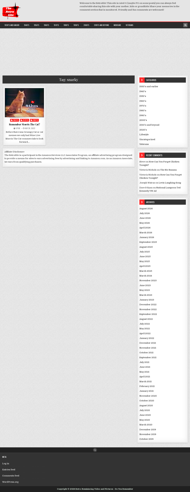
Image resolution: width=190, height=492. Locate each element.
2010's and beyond (149, 125)
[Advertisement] (95, 51)
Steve (18, 128)
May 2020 (144, 420)
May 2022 (144, 328)
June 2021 (144, 367)
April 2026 (145, 227)
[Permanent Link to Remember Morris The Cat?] (24, 102)
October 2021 (146, 352)
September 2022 (148, 314)
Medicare (117, 25)
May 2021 (144, 372)
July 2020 (144, 410)
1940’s (26, 25)
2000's (143, 120)
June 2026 (145, 218)
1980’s (66, 25)
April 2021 (144, 376)
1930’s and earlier (12, 25)
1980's (35, 120)
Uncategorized (147, 139)
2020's (143, 130)
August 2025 (146, 247)
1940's (142, 91)
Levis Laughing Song (170, 183)
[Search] (185, 25)
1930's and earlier (148, 86)
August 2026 (146, 208)
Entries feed (8, 469)
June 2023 (145, 285)
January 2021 (146, 391)
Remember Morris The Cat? (24, 124)
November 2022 (148, 309)
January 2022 (146, 338)
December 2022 (147, 304)
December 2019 (147, 429)
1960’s (46, 25)
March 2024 (145, 276)
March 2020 (145, 424)
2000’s (86, 25)
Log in (5, 463)
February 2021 (147, 386)
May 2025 (144, 261)
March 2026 (145, 232)
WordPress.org (10, 482)
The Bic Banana (168, 170)
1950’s (36, 25)
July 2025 (144, 252)
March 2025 (145, 271)
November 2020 (148, 396)
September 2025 (148, 242)
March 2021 (145, 381)
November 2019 (147, 434)
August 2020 (146, 405)
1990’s (76, 25)
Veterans (129, 25)
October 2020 (146, 400)
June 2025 (145, 256)
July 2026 (144, 213)
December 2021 (147, 343)
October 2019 (146, 439)
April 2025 (144, 266)
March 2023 (145, 295)
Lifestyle (144, 134)
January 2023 (146, 300)
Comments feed (10, 475)
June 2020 (145, 415)
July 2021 (144, 362)
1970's (25, 120)
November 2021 (147, 348)
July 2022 (144, 324)
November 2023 (148, 280)
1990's (142, 115)
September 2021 (147, 357)
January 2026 (146, 237)
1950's (142, 96)
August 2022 (146, 319)
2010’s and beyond (101, 25)
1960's (15, 120)
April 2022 (145, 333)
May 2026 (144, 223)
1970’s (56, 25)
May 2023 (144, 290)
